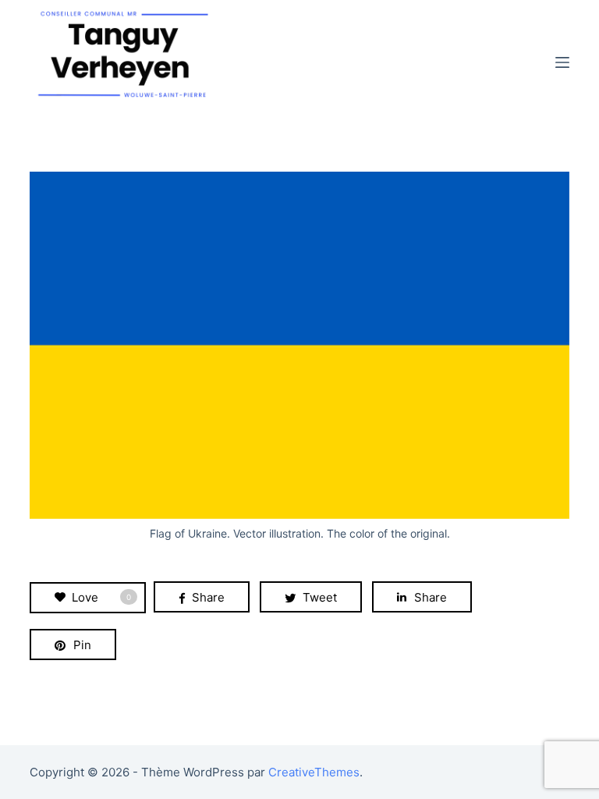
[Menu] (562, 62)
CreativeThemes (314, 772)
